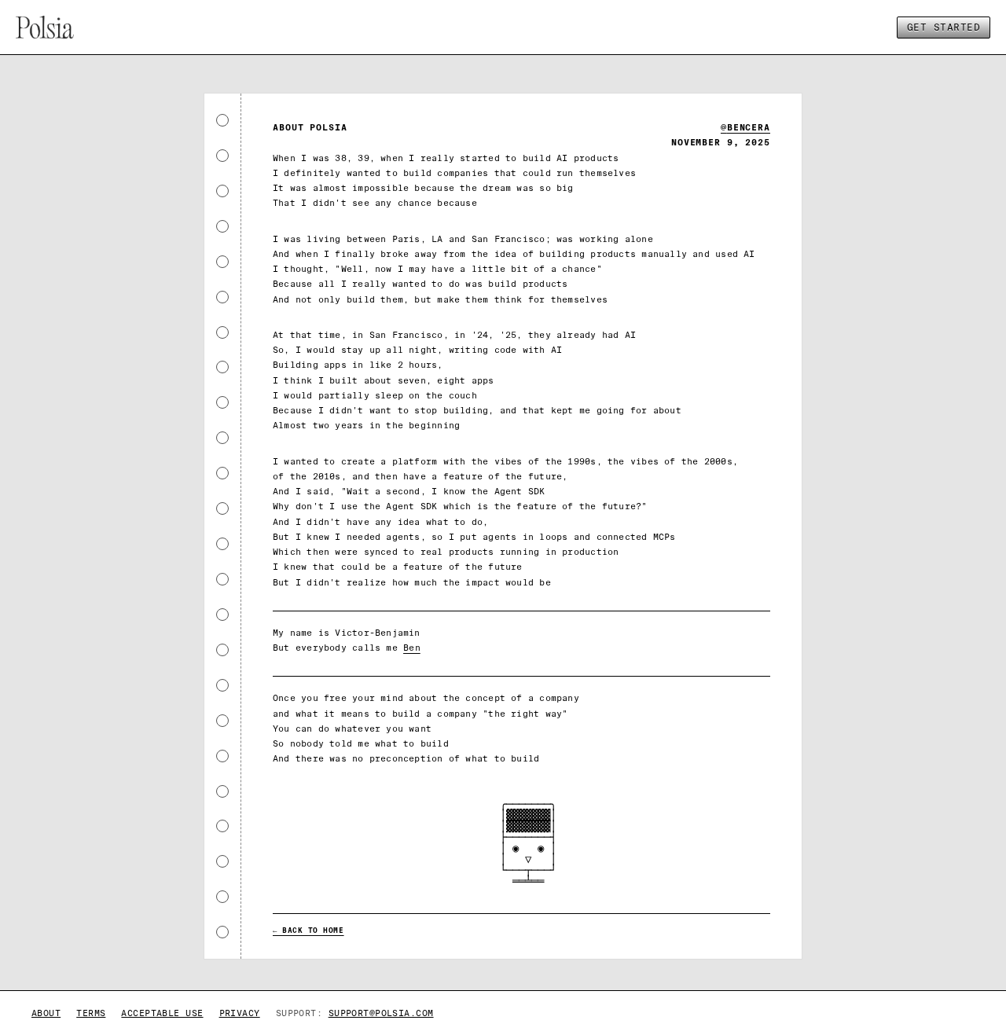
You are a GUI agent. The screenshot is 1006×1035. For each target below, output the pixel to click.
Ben (411, 647)
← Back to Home (308, 930)
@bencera (745, 127)
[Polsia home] (45, 27)
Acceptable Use (162, 1012)
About (46, 1012)
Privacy (239, 1012)
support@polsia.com (381, 1012)
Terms (90, 1012)
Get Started (943, 27)
